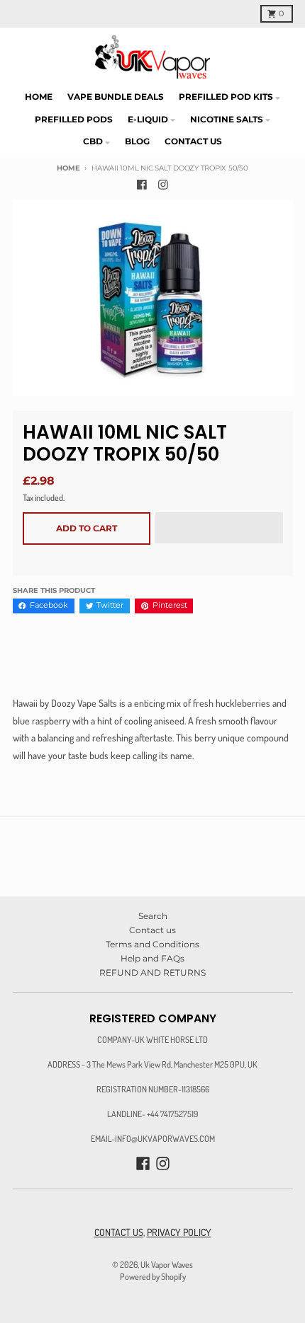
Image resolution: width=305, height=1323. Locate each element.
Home (68, 168)
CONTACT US (118, 1232)
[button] (219, 528)
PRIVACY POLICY (179, 1232)
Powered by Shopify (153, 1276)
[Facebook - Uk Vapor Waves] (142, 184)
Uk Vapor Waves (166, 1264)
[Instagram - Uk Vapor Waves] (163, 184)
